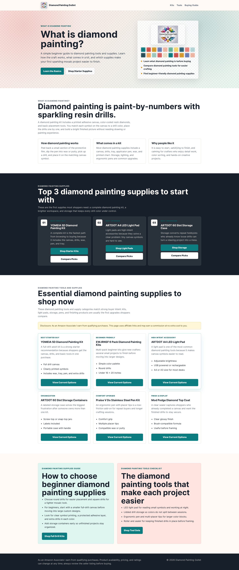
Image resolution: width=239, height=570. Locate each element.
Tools (179, 5)
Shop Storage (179, 247)
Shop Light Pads (124, 248)
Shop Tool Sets (132, 530)
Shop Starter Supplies (80, 71)
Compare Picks (69, 259)
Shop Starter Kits (69, 251)
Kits (172, 5)
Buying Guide (191, 5)
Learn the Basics (52, 71)
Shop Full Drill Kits (54, 536)
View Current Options (64, 382)
